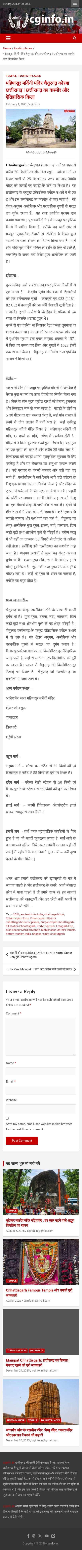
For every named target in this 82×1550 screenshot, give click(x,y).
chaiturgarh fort (54, 914)
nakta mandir (16, 1420)
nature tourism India (18, 933)
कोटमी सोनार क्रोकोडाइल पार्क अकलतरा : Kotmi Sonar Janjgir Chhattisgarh (41, 955)
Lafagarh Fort (64, 926)
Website (11, 1100)
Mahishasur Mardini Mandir (23, 930)
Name (11, 1063)
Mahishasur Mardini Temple (58, 930)
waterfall (36, 1350)
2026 (16, 914)
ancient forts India (32, 914)
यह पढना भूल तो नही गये (23, 1163)
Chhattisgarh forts (17, 918)
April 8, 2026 (13, 1300)
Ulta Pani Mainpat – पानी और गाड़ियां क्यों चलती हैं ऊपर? (40, 969)
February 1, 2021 (16, 104)
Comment (13, 1013)
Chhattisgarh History (43, 918)
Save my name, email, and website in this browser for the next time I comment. (39, 1126)
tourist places (29, 75)
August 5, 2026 (15, 1230)
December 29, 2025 (18, 1370)
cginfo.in (34, 104)
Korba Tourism (46, 926)
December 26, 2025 (18, 1440)
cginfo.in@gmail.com (40, 1230)
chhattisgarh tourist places (22, 922)
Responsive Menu (75, 3)
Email (11, 1081)
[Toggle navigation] (8, 38)
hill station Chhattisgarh (21, 926)
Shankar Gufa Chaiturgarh (48, 933)
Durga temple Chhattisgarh (57, 922)
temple (11, 75)
